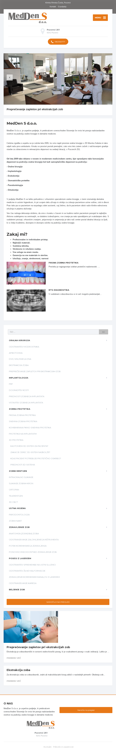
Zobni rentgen (18, 471)
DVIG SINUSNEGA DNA (20, 359)
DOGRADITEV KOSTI (19, 390)
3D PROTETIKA (16, 440)
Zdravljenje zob (19, 527)
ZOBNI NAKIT (15, 521)
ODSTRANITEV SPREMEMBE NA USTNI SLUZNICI (32, 564)
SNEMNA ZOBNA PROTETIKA (23, 421)
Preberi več (14, 658)
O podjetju (62, 7)
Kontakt (53, 7)
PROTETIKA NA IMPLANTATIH (23, 434)
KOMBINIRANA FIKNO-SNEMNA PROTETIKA (30, 427)
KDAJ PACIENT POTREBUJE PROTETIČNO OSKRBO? (35, 458)
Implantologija (18, 378)
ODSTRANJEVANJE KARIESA (22, 583)
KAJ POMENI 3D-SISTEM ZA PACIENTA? (29, 446)
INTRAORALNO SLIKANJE (21, 477)
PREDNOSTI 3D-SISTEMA (22, 464)
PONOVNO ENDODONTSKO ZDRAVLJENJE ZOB (33, 552)
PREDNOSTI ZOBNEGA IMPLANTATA (26, 396)
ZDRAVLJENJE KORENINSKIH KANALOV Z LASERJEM (34, 577)
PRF (11, 384)
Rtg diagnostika (59, 290)
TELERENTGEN (16, 496)
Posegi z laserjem (20, 558)
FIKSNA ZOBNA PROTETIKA (63, 262)
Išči (103, 332)
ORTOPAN (14, 489)
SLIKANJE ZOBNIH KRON (21, 483)
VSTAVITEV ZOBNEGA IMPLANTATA (26, 402)
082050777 (59, 42)
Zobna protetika (19, 409)
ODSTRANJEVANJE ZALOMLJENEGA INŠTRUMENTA (34, 539)
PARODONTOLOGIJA (19, 514)
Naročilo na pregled (58, 602)
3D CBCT (13, 502)
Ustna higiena (17, 508)
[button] (10, 77)
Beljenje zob (17, 589)
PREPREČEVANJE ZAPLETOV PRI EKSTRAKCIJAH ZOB (35, 371)
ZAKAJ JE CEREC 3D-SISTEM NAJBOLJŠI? (30, 452)
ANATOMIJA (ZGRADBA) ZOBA (24, 533)
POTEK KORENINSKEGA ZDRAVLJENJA (28, 546)
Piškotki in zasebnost (63, 747)
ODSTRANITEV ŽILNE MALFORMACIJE (27, 571)
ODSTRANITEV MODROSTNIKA (24, 346)
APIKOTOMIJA (16, 353)
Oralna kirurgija (19, 340)
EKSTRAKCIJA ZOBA (19, 365)
